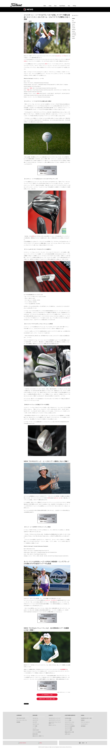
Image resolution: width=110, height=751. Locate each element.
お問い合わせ (67, 734)
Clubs (50, 5)
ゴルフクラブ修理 (68, 728)
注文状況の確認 (68, 718)
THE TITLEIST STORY (21, 718)
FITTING (73, 22)
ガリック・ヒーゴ (58, 497)
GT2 (46, 63)
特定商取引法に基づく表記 (86, 718)
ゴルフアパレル (36, 724)
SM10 (38, 93)
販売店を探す (35, 734)
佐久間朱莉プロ (64, 669)
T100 (28, 89)
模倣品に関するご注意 (69, 732)
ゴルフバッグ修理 (68, 730)
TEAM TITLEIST (36, 730)
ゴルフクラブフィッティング (54, 720)
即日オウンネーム (52, 725)
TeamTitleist (62, 5)
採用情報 (18, 722)
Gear (55, 5)
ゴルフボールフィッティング (54, 718)
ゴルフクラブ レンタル (69, 722)
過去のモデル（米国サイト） (38, 735)
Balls (45, 5)
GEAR (73, 36)
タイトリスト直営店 (37, 732)
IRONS (73, 31)
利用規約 (83, 720)
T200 (31, 88)
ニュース (34, 728)
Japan (83, 742)
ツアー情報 (35, 726)
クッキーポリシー (84, 724)
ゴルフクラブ (35, 720)
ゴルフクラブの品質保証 (70, 726)
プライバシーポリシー (85, 722)
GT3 (33, 236)
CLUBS (73, 27)
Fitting (74, 5)
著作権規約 (83, 726)
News (73, 18)
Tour (69, 5)
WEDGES (74, 33)
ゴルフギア (35, 722)
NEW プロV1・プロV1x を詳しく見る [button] (47, 698)
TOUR (73, 24)
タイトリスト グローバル (22, 720)
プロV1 (48, 497)
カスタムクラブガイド (69, 724)
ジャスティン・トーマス (61, 55)
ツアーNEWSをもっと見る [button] (47, 694)
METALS (73, 29)
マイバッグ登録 (68, 720)
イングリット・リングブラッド (51, 600)
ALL (73, 20)
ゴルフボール (35, 718)
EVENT (73, 38)
